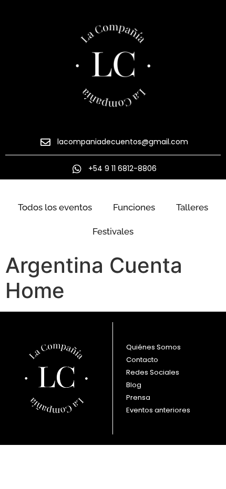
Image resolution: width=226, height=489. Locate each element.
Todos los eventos (55, 207)
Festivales (113, 231)
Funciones (134, 207)
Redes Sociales (152, 372)
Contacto (142, 360)
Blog (133, 385)
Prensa (138, 397)
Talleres (192, 207)
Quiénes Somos (153, 347)
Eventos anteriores (158, 410)
